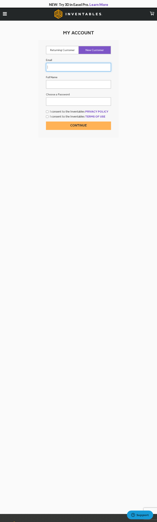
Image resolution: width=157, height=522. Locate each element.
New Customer (95, 50)
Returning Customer (62, 50)
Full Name (51, 77)
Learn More (98, 4)
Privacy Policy (96, 111)
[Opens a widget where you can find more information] (140, 515)
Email (49, 60)
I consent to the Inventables (79, 111)
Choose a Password (58, 94)
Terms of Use (95, 116)
